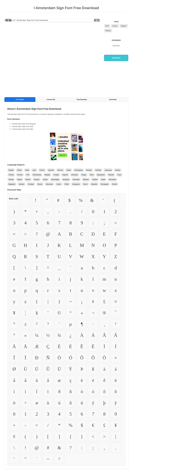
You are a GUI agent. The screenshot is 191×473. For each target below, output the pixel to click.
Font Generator (82, 99)
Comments (113, 99)
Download (116, 58)
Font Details (20, 99)
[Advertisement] (66, 78)
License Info (51, 99)
